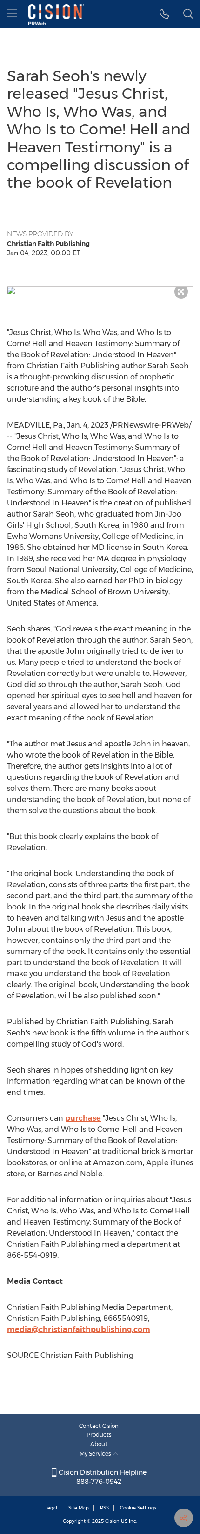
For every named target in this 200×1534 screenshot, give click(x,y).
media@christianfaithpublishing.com (78, 1329)
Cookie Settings (138, 1508)
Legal (51, 1508)
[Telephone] (164, 14)
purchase (83, 1118)
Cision (112, 1521)
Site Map (78, 1508)
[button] (100, 290)
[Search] (188, 14)
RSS (104, 1508)
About (98, 1443)
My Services (96, 1453)
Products (99, 1434)
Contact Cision (99, 1425)
